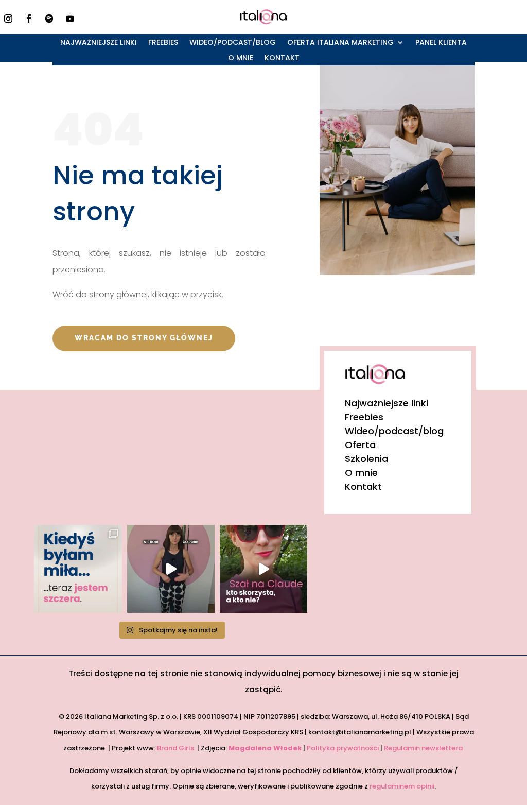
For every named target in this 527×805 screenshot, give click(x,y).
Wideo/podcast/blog (232, 43)
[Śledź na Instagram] (8, 18)
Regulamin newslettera (424, 748)
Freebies (163, 43)
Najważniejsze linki (98, 43)
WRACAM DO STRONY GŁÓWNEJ (144, 338)
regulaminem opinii (402, 786)
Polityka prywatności (343, 748)
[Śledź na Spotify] (49, 18)
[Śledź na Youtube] (70, 18)
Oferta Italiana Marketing (340, 43)
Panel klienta (441, 43)
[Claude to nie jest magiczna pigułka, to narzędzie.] (263, 568)
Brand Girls (176, 748)
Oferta (360, 444)
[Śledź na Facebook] (29, 18)
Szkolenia (366, 458)
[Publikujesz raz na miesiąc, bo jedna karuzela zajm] (77, 568)
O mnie (240, 58)
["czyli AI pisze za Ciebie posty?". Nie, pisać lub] (171, 568)
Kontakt (282, 58)
